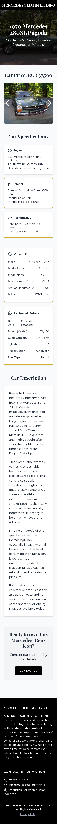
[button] (49, 103)
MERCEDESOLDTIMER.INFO (28, 5)
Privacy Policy (28, 814)
